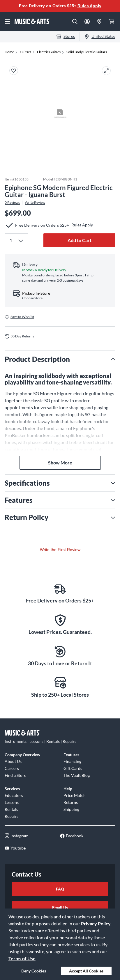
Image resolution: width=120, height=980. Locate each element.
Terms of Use (22, 958)
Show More (60, 462)
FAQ (60, 888)
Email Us (60, 907)
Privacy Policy (96, 923)
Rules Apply (89, 5)
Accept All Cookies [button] (86, 970)
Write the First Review (60, 549)
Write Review (35, 203)
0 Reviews (12, 203)
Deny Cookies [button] (33, 970)
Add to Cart (79, 240)
